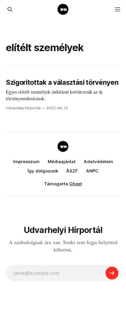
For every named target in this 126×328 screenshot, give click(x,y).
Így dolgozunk (43, 171)
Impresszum (26, 161)
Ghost (75, 184)
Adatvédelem (98, 161)
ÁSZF (72, 171)
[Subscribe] (111, 273)
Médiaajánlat (62, 161)
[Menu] (117, 9)
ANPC (92, 171)
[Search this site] (10, 9)
